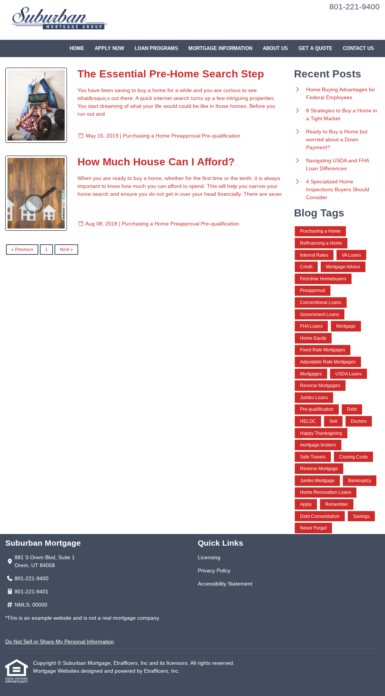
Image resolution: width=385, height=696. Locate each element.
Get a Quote (315, 48)
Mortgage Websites (57, 671)
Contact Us (358, 48)
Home (77, 48)
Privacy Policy (214, 570)
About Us (275, 48)
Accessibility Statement (225, 584)
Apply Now (109, 48)
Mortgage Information (220, 48)
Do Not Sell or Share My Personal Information (59, 642)
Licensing (209, 557)
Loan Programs (156, 48)
